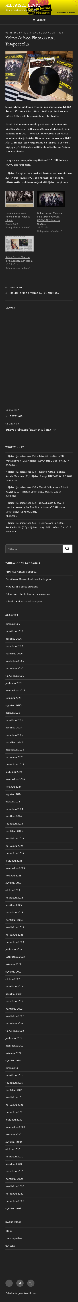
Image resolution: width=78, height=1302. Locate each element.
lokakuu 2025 (13, 697)
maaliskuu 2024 (14, 838)
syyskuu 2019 (13, 1208)
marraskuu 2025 (15, 690)
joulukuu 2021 (13, 1038)
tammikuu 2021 (14, 1112)
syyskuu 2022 (13, 971)
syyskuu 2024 (13, 794)
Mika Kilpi (11, 586)
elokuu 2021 (12, 1068)
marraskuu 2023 (15, 868)
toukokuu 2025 (14, 735)
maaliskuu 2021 (14, 1097)
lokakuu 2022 (13, 964)
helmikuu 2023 (14, 934)
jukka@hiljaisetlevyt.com (52, 182)
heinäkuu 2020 (14, 1156)
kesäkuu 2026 (13, 638)
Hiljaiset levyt (22, 5)
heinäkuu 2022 (14, 986)
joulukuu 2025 (13, 683)
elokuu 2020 (12, 1149)
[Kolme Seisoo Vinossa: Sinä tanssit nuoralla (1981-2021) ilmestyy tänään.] (51, 199)
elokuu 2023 (12, 890)
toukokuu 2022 (14, 1001)
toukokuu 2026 (14, 646)
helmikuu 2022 (14, 1023)
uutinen (16, 288)
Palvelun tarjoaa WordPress (20, 1293)
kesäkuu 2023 (13, 905)
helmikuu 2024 (14, 845)
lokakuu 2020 (13, 1134)
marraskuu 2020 (15, 1127)
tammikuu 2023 (14, 942)
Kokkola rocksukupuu (37, 594)
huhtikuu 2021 (13, 1090)
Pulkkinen (11, 579)
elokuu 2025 (12, 712)
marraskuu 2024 (15, 779)
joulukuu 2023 (13, 860)
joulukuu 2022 (13, 949)
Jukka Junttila (52, 33)
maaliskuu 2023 (14, 927)
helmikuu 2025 (14, 757)
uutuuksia (51, 293)
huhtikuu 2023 (14, 919)
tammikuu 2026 (14, 675)
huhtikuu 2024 (14, 831)
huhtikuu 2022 (13, 1008)
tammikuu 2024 (14, 853)
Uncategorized (14, 1238)
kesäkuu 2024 (13, 816)
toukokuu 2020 (14, 1171)
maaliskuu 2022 (14, 1016)
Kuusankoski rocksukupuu (35, 579)
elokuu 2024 (12, 801)
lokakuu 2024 (13, 786)
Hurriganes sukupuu (24, 571)
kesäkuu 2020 (13, 1164)
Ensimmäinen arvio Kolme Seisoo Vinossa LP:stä (17, 217)
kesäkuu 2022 (13, 993)
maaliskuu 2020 (14, 1186)
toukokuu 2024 (14, 823)
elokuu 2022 (12, 979)
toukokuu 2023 (14, 912)
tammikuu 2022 (14, 1030)
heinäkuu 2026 (14, 631)
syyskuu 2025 (13, 705)
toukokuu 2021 (14, 1082)
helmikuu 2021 (14, 1104)
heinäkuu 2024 (14, 809)
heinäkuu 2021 (14, 1075)
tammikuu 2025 (14, 764)
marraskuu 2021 (14, 1045)
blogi (8, 1231)
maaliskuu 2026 (14, 661)
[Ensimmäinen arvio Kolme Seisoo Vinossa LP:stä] (19, 199)
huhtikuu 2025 (14, 742)
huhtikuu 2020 (14, 1178)
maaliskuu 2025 (14, 749)
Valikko (41, 19)
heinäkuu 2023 (14, 897)
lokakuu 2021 (13, 1053)
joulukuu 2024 (13, 771)
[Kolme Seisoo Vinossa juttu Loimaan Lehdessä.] (19, 244)
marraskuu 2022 (15, 956)
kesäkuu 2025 (13, 727)
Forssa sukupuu (28, 586)
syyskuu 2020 (13, 1142)
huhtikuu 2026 (14, 653)
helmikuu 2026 (14, 668)
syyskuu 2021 (13, 1060)
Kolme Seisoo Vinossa (26, 293)
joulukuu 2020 (13, 1119)
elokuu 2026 (12, 623)
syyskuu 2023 (13, 882)
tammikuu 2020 (14, 1201)
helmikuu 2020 (14, 1193)
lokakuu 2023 (13, 875)
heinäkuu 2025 (14, 720)
